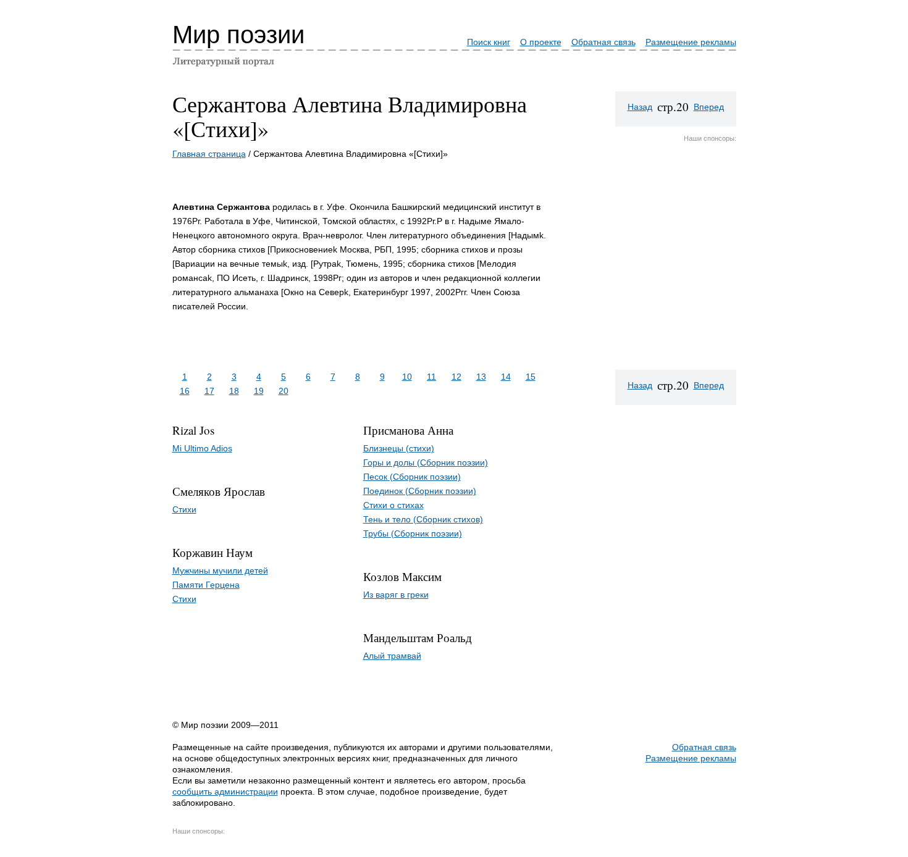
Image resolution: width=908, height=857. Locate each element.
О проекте (540, 42)
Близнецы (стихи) (398, 448)
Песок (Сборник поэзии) (412, 477)
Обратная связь (603, 42)
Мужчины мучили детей (220, 570)
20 (283, 391)
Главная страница (209, 154)
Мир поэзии (238, 34)
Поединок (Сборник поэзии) (419, 491)
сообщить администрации (225, 791)
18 (234, 391)
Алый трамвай (392, 656)
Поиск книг (488, 42)
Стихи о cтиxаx (393, 505)
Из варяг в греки (396, 595)
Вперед (709, 107)
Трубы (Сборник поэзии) (412, 533)
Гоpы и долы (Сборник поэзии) (425, 462)
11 (431, 377)
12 (456, 377)
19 (259, 391)
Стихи (184, 509)
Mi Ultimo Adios (202, 448)
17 (209, 391)
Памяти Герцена (206, 585)
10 (407, 377)
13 (481, 377)
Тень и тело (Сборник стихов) (423, 519)
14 (506, 377)
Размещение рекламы (690, 42)
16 (185, 391)
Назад (640, 107)
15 (531, 377)
